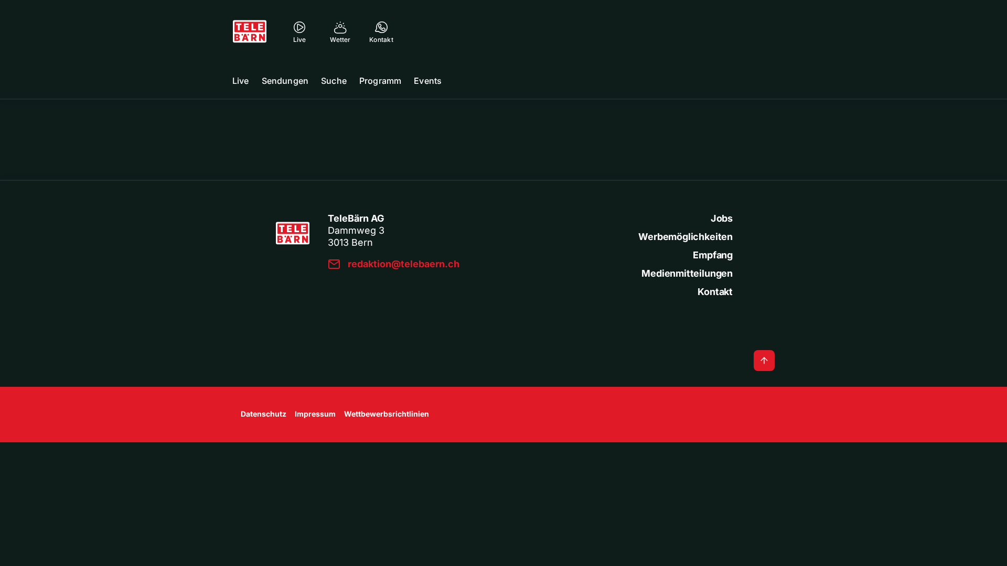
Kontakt (715, 291)
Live (240, 80)
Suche (334, 80)
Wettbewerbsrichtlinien (386, 413)
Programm (380, 80)
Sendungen (285, 80)
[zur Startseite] (249, 31)
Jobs (722, 218)
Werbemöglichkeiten (685, 236)
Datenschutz (263, 413)
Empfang (713, 254)
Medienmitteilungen (687, 273)
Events (428, 80)
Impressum (315, 413)
